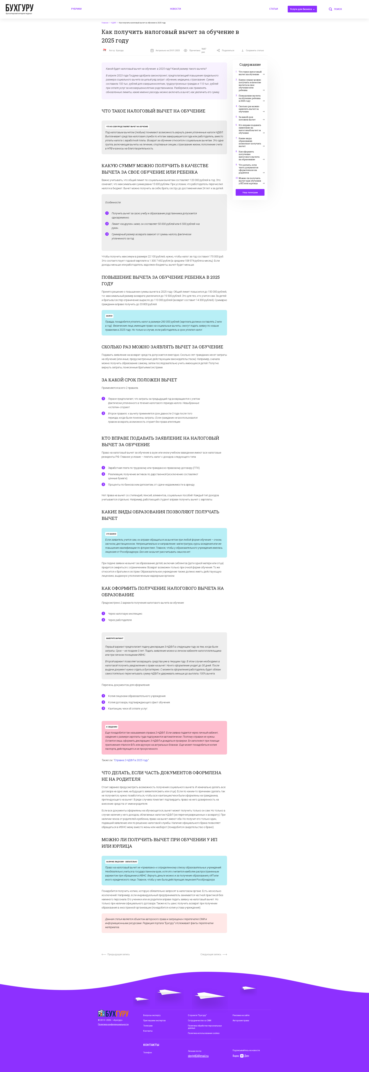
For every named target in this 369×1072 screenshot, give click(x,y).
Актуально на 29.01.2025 (168, 50)
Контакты (148, 1031)
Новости (175, 8)
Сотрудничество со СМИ (199, 1020)
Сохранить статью (255, 50)
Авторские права (241, 1020)
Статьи (273, 8)
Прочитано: (197, 50)
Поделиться (228, 50)
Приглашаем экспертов (154, 1020)
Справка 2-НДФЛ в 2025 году (131, 760)
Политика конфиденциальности (113, 1024)
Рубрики (76, 8)
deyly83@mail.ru (198, 1055)
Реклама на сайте (241, 1015)
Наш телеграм (250, 192)
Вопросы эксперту (152, 1015)
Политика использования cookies (204, 1033)
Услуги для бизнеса (301, 9)
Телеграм (148, 1026)
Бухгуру (120, 50)
